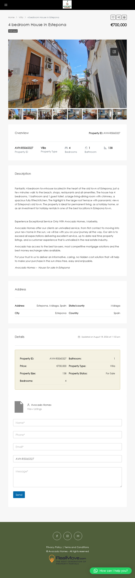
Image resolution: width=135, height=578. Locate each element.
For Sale (13, 31)
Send (19, 494)
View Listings (34, 408)
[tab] (114, 52)
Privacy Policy (54, 547)
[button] (111, 570)
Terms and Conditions (77, 547)
